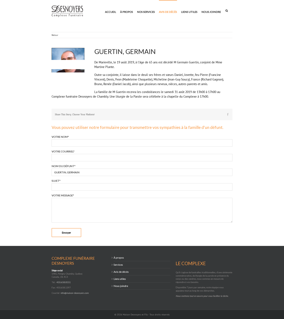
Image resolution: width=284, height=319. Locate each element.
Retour (55, 35)
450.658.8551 (64, 282)
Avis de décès (121, 271)
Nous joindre (121, 285)
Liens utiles (120, 278)
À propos (119, 257)
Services (118, 264)
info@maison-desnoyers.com (75, 293)
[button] (226, 10)
